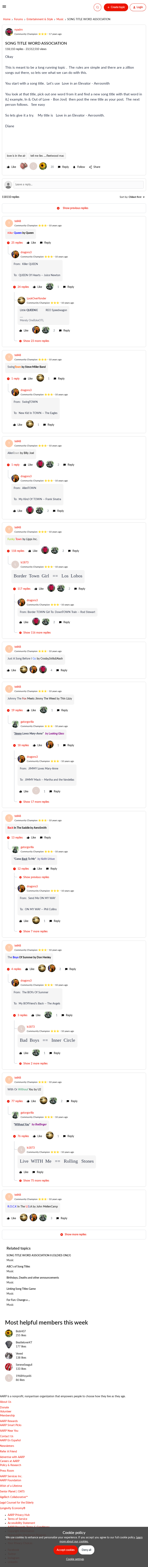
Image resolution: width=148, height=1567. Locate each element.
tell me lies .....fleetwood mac (47, 156)
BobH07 (21, 1331)
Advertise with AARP (12, 1457)
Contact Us (6, 1436)
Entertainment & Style (40, 19)
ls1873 (25, 562)
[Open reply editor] (74, 185)
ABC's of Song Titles (18, 1266)
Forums (18, 19)
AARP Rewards (9, 1421)
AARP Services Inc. (11, 1476)
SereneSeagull (24, 1365)
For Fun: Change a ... (18, 1300)
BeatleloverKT (24, 1342)
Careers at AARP (9, 1461)
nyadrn (18, 29)
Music (60, 19)
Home (6, 19)
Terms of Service (17, 1519)
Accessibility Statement (21, 1523)
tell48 (17, 221)
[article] (74, 232)
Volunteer (5, 1411)
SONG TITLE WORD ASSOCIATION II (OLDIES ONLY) (39, 1255)
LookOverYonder (36, 298)
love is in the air (16, 156)
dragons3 (26, 252)
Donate (4, 1407)
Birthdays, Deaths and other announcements (33, 1277)
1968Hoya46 (23, 1376)
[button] (4, 8)
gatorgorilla (27, 722)
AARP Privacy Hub (19, 1515)
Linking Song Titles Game (21, 1289)
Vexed (19, 1353)
